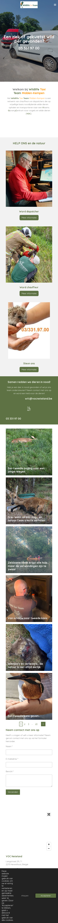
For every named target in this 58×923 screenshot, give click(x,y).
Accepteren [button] (46, 895)
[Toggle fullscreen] (49, 814)
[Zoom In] (49, 844)
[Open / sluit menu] (55, 5)
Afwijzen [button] (24, 895)
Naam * (9, 746)
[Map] (29, 831)
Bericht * (10, 771)
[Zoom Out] (49, 848)
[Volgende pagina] (43, 724)
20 (36, 724)
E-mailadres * (12, 759)
